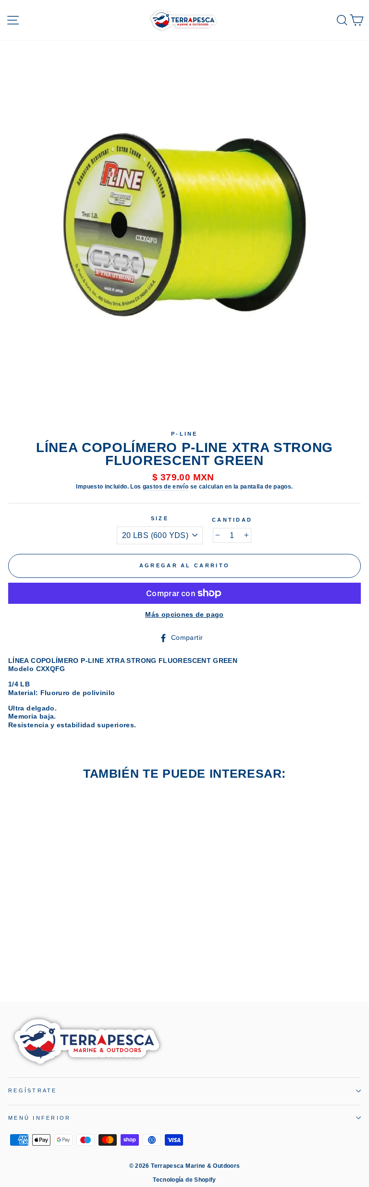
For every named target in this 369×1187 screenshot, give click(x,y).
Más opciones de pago (184, 614)
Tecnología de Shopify (184, 1179)
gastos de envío (165, 486)
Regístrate (32, 1090)
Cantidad (232, 520)
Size (160, 518)
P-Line (184, 434)
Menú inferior (39, 1118)
